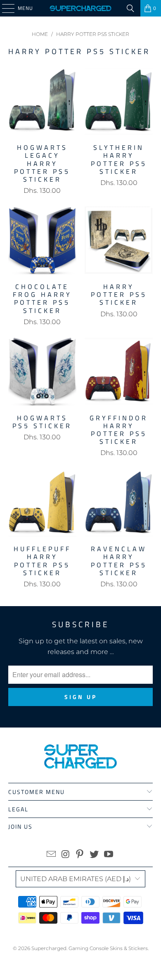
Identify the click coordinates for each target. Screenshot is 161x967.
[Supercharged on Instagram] (65, 855)
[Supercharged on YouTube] (109, 855)
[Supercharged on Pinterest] (80, 855)
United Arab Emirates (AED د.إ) (75, 879)
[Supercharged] (80, 8)
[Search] (130, 8)
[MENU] (4, 8)
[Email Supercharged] (51, 855)
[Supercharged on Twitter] (94, 855)
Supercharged (48, 948)
